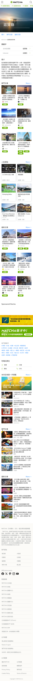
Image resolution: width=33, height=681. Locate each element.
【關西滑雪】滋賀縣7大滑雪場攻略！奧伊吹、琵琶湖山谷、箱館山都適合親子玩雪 (24, 266)
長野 (7, 350)
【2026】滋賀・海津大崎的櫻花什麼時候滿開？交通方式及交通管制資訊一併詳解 (8, 266)
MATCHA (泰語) (6, 594)
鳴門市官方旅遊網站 (7, 648)
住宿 (20, 365)
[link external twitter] (6, 574)
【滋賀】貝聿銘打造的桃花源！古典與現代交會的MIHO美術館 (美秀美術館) (8, 98)
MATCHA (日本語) (7, 583)
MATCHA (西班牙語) (7, 616)
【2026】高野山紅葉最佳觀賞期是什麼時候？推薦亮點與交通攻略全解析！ (23, 497)
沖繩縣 (19, 561)
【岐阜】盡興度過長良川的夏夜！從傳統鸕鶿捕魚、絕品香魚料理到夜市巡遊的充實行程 (23, 433)
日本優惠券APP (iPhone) (9, 620)
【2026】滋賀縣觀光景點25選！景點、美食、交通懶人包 (24, 97)
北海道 (10, 348)
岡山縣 (19, 565)
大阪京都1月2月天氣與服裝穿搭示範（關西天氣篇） (24, 121)
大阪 (7, 345)
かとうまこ (7, 269)
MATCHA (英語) (6, 587)
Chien (21, 125)
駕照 (7, 352)
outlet (22, 352)
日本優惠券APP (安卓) (8, 624)
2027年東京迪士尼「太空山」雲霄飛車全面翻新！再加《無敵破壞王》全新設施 (23, 402)
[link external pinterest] (10, 574)
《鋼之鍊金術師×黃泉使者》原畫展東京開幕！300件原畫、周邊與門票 (23, 410)
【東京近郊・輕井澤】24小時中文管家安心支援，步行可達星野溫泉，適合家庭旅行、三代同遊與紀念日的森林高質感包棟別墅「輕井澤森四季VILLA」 (23, 460)
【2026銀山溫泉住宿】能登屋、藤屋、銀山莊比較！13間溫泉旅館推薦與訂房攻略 (22, 481)
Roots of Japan (6, 645)
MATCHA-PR (8, 125)
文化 (20, 368)
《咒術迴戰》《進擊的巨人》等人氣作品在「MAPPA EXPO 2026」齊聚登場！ (22, 419)
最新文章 (18, 34)
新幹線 (8, 355)
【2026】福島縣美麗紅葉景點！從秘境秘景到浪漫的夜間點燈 (23, 506)
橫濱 (3, 350)
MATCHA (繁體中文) (7, 590)
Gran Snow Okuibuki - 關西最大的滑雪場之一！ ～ (8, 215)
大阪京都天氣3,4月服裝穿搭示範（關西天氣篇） (8, 144)
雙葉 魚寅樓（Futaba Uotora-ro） (24, 215)
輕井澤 (21, 348)
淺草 (3, 355)
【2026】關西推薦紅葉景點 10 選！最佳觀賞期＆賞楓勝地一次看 (23, 489)
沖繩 (3, 345)
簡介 (2, 34)
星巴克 (22, 350)
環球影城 (23, 345)
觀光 (5, 368)
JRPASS (4, 348)
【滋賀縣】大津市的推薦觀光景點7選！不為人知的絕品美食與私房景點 (24, 242)
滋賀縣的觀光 (6, 6)
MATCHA (22, 148)
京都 (12, 345)
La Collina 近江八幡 (8, 174)
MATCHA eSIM (6, 628)
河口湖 (16, 348)
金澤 (26, 348)
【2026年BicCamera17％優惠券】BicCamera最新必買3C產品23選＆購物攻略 (22, 450)
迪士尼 (17, 352)
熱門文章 (9, 34)
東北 (3, 352)
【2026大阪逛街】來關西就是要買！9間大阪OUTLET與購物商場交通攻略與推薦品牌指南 (24, 146)
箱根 (17, 350)
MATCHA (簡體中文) (7, 601)
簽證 (27, 352)
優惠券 (26, 6)
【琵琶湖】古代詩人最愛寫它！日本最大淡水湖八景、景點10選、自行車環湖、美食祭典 (8, 289)
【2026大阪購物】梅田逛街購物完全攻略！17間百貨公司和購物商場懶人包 (22, 466)
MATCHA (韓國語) (7, 598)
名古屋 (17, 345)
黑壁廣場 (20, 174)
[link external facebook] (3, 574)
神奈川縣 (4, 565)
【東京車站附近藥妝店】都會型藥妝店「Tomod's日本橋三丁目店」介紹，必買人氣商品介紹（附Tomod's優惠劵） (23, 515)
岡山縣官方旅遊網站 (7, 641)
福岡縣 (4, 561)
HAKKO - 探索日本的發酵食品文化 (11, 652)
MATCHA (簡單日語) (7, 613)
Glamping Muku (7, 194)
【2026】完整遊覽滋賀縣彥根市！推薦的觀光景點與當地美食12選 (8, 242)
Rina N (22, 101)
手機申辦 (14, 355)
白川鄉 (28, 350)
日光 (12, 352)
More (28, 83)
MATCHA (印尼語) (7, 605)
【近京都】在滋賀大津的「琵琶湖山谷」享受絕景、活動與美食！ (8, 121)
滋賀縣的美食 (17, 6)
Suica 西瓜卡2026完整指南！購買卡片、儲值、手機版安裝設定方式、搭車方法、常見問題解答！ (23, 442)
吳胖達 (6, 101)
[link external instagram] (14, 574)
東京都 (4, 553)
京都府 (4, 557)
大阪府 (19, 553)
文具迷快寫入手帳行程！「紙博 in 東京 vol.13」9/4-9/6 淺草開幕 (23, 394)
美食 (5, 365)
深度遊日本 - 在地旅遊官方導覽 (10, 631)
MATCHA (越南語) (7, 609)
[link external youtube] (17, 574)
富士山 (12, 350)
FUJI (6, 292)
